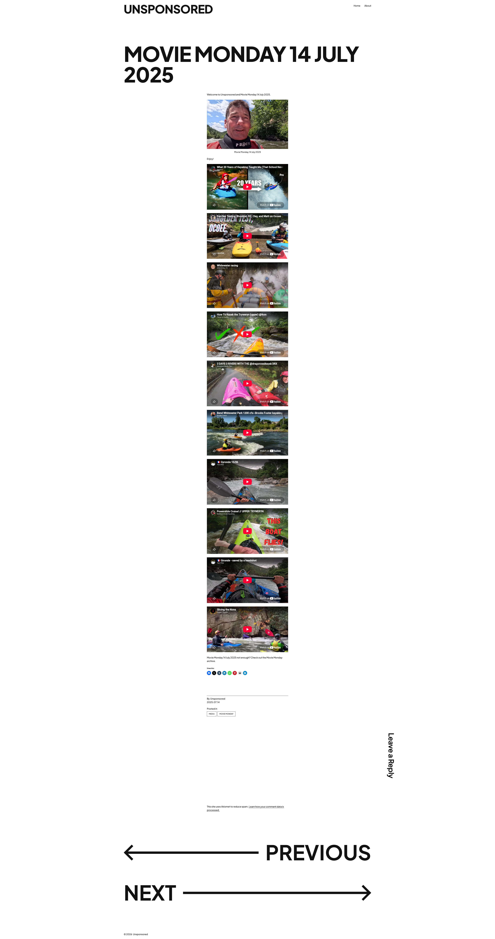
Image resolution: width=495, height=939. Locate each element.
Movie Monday (226, 714)
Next (150, 892)
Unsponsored (168, 9)
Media (211, 714)
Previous (318, 852)
